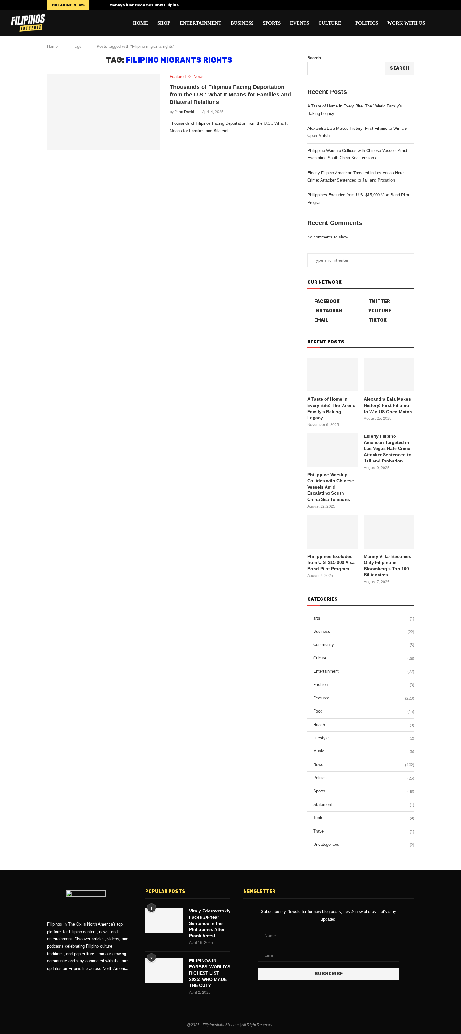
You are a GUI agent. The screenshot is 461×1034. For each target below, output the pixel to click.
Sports (272, 22)
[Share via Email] (244, 142)
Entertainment (200, 22)
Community (363, 645)
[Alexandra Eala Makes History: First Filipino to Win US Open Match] (389, 374)
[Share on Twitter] (231, 142)
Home (140, 22)
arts (363, 618)
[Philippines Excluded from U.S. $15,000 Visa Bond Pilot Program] (332, 532)
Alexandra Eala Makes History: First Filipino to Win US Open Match (388, 405)
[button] (95, 5)
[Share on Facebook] (224, 142)
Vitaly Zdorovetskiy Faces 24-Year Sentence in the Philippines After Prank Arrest (209, 923)
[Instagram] (390, 5)
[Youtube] (398, 5)
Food (363, 711)
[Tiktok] (412, 5)
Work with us (406, 22)
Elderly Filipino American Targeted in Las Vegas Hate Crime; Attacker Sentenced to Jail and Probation (388, 448)
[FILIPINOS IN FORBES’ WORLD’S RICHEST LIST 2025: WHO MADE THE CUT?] (164, 970)
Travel (363, 831)
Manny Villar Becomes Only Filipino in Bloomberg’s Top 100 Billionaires (387, 565)
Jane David (184, 112)
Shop (163, 22)
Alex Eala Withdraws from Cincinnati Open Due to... (160, 5)
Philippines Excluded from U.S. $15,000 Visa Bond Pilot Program (331, 562)
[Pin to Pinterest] (238, 142)
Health (363, 725)
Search (314, 58)
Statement (363, 804)
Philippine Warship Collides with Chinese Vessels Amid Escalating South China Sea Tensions (330, 487)
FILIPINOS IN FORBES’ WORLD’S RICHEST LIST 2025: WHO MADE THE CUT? (209, 973)
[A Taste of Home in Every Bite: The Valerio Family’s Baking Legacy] (332, 374)
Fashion (363, 684)
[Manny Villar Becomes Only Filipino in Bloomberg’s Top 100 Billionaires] (389, 532)
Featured (363, 698)
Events (299, 22)
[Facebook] (376, 5)
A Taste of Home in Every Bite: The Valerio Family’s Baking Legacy (331, 408)
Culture (329, 22)
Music (363, 751)
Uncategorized (363, 844)
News (363, 765)
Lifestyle (363, 738)
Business (242, 22)
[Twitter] (383, 5)
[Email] (405, 5)
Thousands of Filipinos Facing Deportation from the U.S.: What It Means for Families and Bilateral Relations (230, 95)
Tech (363, 818)
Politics (366, 22)
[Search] (447, 23)
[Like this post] (217, 142)
